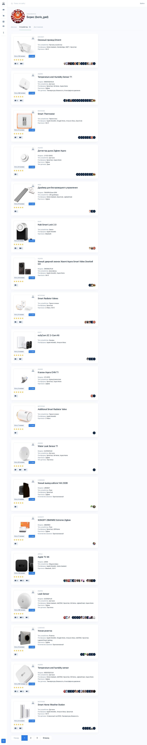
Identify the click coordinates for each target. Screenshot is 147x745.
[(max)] (94, 396)
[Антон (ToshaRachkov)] (90, 285)
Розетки (51, 635)
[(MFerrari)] (71, 691)
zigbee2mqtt (68, 197)
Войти (142, 3)
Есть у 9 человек (19, 314)
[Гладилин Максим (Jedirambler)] (79, 100)
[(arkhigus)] (85, 728)
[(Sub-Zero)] (83, 174)
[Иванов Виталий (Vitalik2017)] (64, 580)
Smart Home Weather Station (51, 704)
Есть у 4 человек (19, 499)
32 (17, 691)
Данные (14, 27)
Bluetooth (48, 234)
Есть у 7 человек (19, 425)
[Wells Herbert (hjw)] (75, 100)
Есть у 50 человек (19, 462)
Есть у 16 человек (19, 647)
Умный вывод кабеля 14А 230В (53, 483)
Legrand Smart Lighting (45, 640)
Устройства (25, 27)
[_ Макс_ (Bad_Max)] (92, 100)
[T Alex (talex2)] (90, 248)
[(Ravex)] (81, 654)
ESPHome (56, 529)
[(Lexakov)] (77, 174)
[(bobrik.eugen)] (90, 174)
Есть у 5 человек (19, 351)
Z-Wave (48, 308)
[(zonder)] (94, 469)
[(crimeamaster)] (94, 137)
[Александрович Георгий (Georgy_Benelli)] (69, 63)
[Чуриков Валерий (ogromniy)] (87, 100)
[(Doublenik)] (94, 728)
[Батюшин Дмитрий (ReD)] (69, 580)
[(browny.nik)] (77, 63)
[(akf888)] (87, 137)
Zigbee (47, 88)
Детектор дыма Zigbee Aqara (52, 150)
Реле (50, 490)
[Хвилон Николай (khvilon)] (94, 63)
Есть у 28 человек (19, 277)
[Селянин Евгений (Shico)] (64, 63)
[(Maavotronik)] (77, 100)
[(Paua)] (73, 617)
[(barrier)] (79, 617)
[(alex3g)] (79, 137)
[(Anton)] (83, 137)
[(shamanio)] (73, 580)
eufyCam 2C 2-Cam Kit (48, 335)
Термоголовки (54, 303)
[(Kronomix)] (79, 691)
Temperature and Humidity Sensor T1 (55, 77)
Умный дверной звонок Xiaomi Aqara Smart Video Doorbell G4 (65, 262)
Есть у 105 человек (20, 56)
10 (17, 100)
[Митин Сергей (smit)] (94, 543)
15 (22, 617)
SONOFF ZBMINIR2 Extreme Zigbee (54, 520)
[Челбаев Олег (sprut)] (66, 100)
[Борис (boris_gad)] (92, 137)
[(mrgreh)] (69, 100)
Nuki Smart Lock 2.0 (47, 224)
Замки (51, 229)
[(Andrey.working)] (94, 211)
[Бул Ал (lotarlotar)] (81, 63)
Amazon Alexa (71, 121)
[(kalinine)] (83, 654)
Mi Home (56, 86)
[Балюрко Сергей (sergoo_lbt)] (71, 63)
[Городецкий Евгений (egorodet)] (94, 100)
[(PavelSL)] (90, 100)
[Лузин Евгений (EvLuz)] (87, 63)
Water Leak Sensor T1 (48, 446)
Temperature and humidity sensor (53, 667)
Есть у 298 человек (20, 610)
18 (23, 691)
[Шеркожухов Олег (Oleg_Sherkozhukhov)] (85, 100)
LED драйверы (53, 195)
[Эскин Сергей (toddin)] (87, 359)
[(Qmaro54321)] (64, 100)
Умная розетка (45, 630)
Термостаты (53, 119)
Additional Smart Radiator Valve (52, 409)
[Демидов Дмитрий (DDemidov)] (90, 211)
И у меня (31, 56)
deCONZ (60, 603)
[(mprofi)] (94, 580)
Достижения (38, 27)
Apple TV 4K (43, 557)
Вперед (46, 738)
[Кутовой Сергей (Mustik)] (81, 580)
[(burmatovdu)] (92, 654)
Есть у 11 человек (19, 536)
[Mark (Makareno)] (92, 248)
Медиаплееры (53, 564)
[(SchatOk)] (85, 137)
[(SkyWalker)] (83, 63)
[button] (3, 33)
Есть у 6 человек (19, 241)
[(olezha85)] (90, 728)
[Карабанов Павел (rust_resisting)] (79, 63)
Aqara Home (63, 86)
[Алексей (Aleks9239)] (90, 137)
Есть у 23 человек (19, 721)
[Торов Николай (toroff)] (85, 580)
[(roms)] (75, 617)
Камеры (51, 340)
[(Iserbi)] (92, 322)
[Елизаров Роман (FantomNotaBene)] (75, 580)
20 (23, 580)
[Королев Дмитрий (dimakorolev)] (90, 322)
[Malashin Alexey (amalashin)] (90, 654)
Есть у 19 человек (19, 130)
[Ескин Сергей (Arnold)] (92, 728)
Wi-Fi (46, 49)
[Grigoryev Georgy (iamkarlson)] (71, 100)
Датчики (51, 84)
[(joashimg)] (73, 63)
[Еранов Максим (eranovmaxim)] (77, 580)
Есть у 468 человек (20, 93)
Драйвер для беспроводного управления (58, 187)
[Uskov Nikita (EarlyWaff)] (83, 580)
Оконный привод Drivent (49, 40)
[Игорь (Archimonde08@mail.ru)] (79, 174)
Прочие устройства (55, 45)
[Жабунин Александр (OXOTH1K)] (71, 580)
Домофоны (52, 271)
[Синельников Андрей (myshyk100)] (92, 506)
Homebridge (61, 47)
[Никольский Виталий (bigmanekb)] (66, 63)
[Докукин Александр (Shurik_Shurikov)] (87, 580)
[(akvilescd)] (81, 137)
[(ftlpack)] (87, 174)
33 (17, 63)
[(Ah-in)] (87, 691)
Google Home (61, 121)
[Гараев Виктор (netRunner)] (90, 580)
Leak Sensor (43, 594)
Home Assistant (51, 47)
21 (17, 617)
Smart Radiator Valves (48, 298)
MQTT (68, 47)
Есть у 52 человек (19, 167)
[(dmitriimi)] (94, 359)
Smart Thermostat (46, 114)
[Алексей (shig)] (94, 506)
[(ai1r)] (81, 100)
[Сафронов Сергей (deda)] (92, 63)
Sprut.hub (73, 47)
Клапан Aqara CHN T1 (48, 372)
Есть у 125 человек (20, 573)
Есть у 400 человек (20, 684)
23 (17, 580)
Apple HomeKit (51, 121)
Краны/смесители (55, 379)
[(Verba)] (92, 174)
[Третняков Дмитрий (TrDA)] (75, 63)
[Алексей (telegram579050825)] (85, 174)
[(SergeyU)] (77, 617)
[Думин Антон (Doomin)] (83, 100)
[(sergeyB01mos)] (85, 63)
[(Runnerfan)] (73, 100)
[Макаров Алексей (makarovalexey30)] (87, 617)
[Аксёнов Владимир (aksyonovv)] (90, 63)
